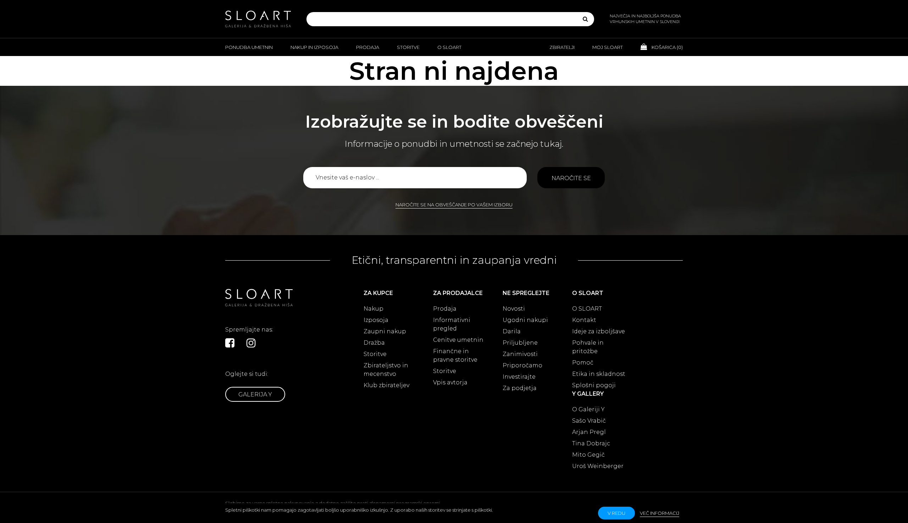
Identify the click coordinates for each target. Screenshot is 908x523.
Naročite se (571, 178)
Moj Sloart (607, 47)
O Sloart (449, 47)
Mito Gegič (588, 454)
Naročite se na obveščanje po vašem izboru (454, 204)
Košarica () (666, 47)
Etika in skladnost (598, 374)
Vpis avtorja (450, 382)
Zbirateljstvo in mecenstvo (386, 369)
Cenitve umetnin (458, 339)
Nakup (373, 308)
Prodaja (367, 47)
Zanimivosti (520, 354)
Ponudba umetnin (249, 47)
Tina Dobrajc (591, 443)
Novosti (514, 308)
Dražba (374, 342)
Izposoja (376, 320)
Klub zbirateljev (386, 385)
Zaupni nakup (385, 331)
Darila (512, 331)
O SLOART (587, 308)
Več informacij (659, 513)
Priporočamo (522, 365)
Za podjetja (520, 388)
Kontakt (584, 320)
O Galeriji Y (588, 409)
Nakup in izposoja (314, 47)
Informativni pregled (451, 324)
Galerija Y (255, 394)
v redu (616, 513)
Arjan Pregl (589, 432)
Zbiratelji (562, 47)
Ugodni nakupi (525, 320)
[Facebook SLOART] (229, 342)
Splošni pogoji (594, 385)
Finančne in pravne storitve (455, 355)
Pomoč (582, 362)
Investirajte (519, 376)
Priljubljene (520, 342)
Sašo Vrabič (589, 420)
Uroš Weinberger (598, 466)
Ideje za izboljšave (598, 331)
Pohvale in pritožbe (588, 347)
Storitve (408, 47)
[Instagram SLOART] (251, 342)
